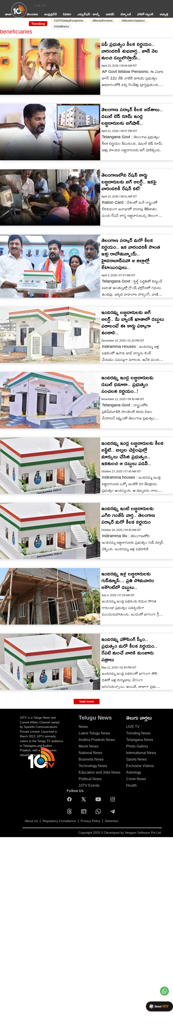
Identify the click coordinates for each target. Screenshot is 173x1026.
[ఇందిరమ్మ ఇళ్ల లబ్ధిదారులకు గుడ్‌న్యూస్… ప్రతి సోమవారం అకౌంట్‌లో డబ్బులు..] (50, 596)
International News (141, 753)
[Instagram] (114, 799)
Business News (91, 759)
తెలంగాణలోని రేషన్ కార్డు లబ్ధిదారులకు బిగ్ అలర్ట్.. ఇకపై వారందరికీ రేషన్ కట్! (128, 181)
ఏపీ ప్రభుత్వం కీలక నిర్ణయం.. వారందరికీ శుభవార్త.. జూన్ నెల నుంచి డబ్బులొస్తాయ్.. (129, 51)
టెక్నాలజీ (126, 14)
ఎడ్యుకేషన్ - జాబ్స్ (88, 14)
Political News (90, 779)
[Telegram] (114, 811)
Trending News (138, 733)
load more (87, 701)
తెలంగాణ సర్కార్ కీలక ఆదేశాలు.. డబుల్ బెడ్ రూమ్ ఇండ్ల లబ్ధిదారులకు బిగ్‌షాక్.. (132, 116)
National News (90, 753)
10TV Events (89, 785)
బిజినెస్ (110, 14)
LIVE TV (40, 5)
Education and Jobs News (100, 772)
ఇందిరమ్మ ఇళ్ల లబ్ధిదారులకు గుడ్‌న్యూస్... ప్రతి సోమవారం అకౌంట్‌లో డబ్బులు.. (127, 580)
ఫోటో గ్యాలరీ (145, 14)
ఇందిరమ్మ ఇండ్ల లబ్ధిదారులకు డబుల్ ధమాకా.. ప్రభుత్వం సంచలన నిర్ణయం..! (127, 384)
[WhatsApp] (99, 811)
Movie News (88, 746)
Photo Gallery (137, 746)
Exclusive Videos (140, 766)
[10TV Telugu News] (19, 13)
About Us (31, 821)
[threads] (70, 811)
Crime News (136, 779)
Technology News (93, 766)
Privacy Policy (90, 821)
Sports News (136, 759)
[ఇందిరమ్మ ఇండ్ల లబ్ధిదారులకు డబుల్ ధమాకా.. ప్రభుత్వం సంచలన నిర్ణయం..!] (50, 400)
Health (131, 785)
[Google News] (85, 811)
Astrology (133, 772)
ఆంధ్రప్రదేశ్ (50, 14)
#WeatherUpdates (133, 20)
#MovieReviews (102, 20)
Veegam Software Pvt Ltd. (143, 832)
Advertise (111, 821)
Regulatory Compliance (59, 821)
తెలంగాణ (32, 14)
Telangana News (139, 740)
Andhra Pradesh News (97, 740)
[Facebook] (70, 799)
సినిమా (67, 14)
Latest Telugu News (94, 733)
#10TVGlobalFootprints (68, 20)
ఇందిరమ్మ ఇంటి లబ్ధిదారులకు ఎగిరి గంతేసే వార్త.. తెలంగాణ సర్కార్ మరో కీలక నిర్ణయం (128, 515)
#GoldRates (61, 26)
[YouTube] (99, 799)
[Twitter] (85, 799)
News (83, 727)
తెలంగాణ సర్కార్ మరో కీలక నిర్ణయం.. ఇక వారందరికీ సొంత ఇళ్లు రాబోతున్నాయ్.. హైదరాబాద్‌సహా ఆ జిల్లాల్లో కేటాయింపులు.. (130, 253)
